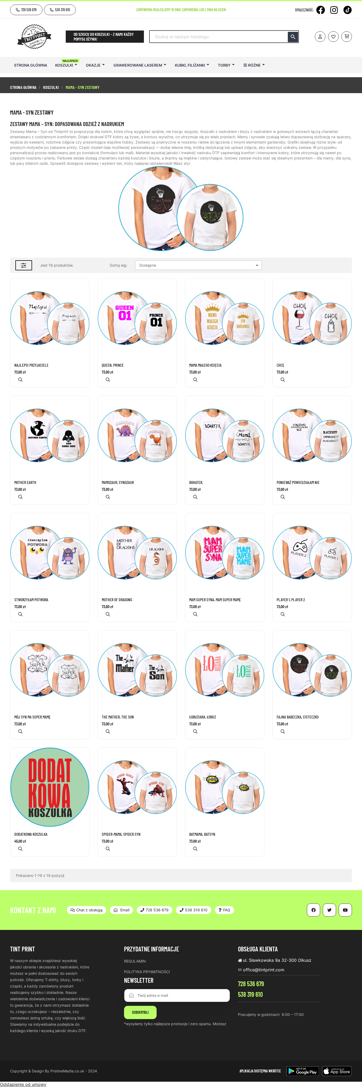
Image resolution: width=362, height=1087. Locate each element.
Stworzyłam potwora (31, 599)
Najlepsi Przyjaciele (31, 365)
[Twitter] (329, 910)
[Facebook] (320, 10)
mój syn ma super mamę (32, 717)
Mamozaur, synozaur (118, 482)
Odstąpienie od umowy (23, 1084)
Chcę (280, 365)
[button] (26, 10)
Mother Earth (25, 482)
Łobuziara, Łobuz (202, 717)
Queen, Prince (113, 365)
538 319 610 (250, 994)
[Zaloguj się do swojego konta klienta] (320, 36)
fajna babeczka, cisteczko (298, 717)
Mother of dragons (117, 599)
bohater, (196, 482)
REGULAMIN (135, 961)
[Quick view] (20, 379)
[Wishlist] (333, 36)
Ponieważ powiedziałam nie (298, 482)
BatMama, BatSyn (202, 834)
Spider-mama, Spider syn (121, 834)
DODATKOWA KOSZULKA (30, 834)
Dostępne (199, 265)
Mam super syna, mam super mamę (215, 599)
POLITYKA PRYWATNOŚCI (147, 971)
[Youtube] (345, 910)
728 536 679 (251, 984)
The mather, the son (118, 717)
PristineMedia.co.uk (67, 1071)
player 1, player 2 (291, 599)
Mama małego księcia (205, 365)
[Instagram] (334, 10)
